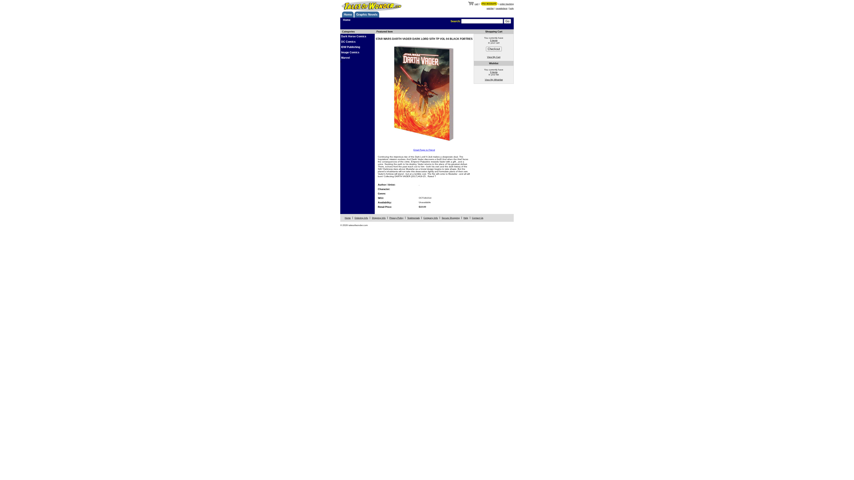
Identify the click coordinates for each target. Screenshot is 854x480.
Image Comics (350, 52)
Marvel (345, 57)
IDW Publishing (350, 47)
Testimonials (413, 218)
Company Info (430, 218)
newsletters (501, 8)
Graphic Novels (366, 14)
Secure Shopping (451, 218)
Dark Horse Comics (353, 36)
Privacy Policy (396, 218)
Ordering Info (361, 218)
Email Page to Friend (424, 150)
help (511, 8)
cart (476, 4)
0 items (493, 40)
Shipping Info (379, 218)
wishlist (490, 8)
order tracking (507, 4)
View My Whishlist (494, 79)
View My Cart (493, 57)
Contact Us (477, 218)
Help (465, 218)
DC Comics (348, 41)
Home (348, 14)
